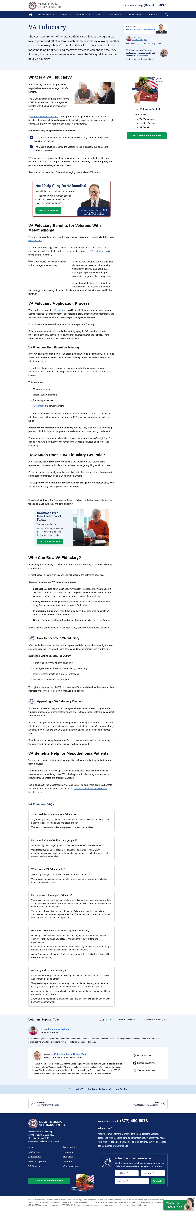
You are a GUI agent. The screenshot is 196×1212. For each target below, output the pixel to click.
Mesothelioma (44, 15)
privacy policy (108, 1205)
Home (32, 15)
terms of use (119, 1205)
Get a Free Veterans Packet (49, 1180)
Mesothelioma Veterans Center (44, 5)
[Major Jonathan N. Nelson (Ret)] (37, 1055)
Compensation (134, 15)
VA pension (38, 406)
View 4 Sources (125, 1019)
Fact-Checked (103, 1020)
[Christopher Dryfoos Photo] (129, 38)
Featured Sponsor (37, 1161)
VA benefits (59, 310)
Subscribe (158, 1181)
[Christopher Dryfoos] (33, 1030)
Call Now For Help (145, 5)
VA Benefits (81, 15)
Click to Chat (178, 1204)
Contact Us (34, 1152)
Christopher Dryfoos (139, 40)
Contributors (34, 1156)
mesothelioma (35, 240)
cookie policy (130, 1205)
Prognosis (68, 1156)
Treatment (114, 15)
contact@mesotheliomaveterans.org (44, 1141)
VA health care (97, 251)
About (152, 15)
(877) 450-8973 (123, 1121)
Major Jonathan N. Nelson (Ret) (140, 29)
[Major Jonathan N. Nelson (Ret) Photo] (161, 29)
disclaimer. (143, 1205)
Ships (98, 15)
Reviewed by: (131, 27)
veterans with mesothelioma (44, 116)
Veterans (64, 15)
